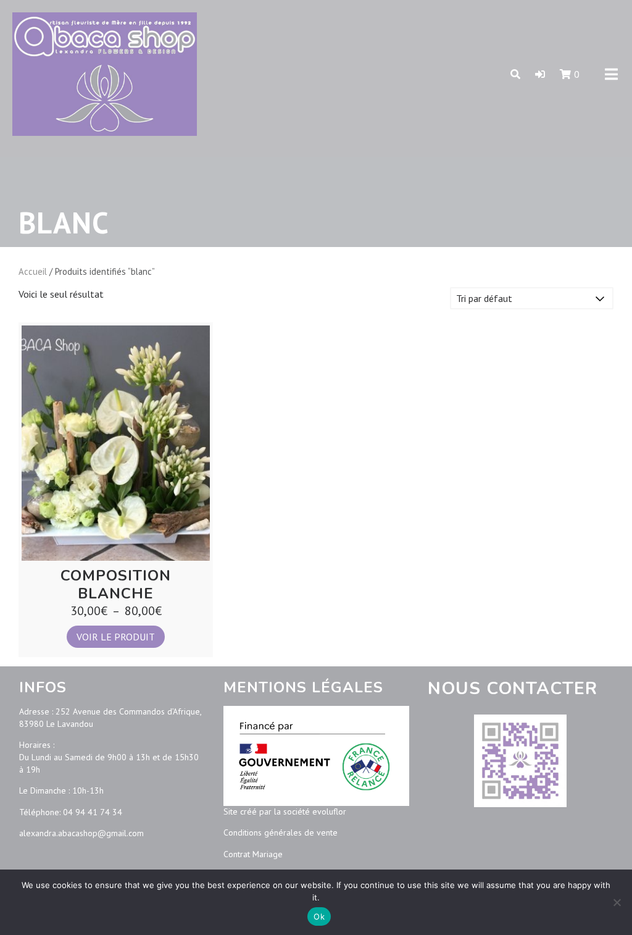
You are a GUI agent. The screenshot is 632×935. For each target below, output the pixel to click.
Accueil (33, 271)
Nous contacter (512, 688)
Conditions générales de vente (280, 832)
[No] (616, 902)
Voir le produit (116, 637)
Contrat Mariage (253, 854)
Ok (319, 916)
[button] (540, 74)
